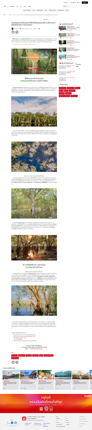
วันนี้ (5, 6)
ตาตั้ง (25, 6)
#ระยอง (41, 355)
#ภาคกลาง (77, 88)
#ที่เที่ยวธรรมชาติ (21, 355)
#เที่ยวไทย (61, 90)
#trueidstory (62, 93)
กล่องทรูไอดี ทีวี (73, 2)
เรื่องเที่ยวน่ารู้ (61, 10)
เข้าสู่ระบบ (85, 2)
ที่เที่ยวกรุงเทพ (40, 10)
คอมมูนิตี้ (68, 424)
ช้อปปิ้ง (57, 422)
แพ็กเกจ (67, 422)
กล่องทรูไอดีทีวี (59, 424)
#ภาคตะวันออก (35, 355)
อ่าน (17, 6)
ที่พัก (46, 10)
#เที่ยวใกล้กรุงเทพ (15, 358)
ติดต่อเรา (81, 426)
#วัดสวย (66, 90)
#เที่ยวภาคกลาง (72, 90)
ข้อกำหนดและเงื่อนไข (83, 419)
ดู (66, 416)
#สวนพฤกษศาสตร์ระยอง (48, 355)
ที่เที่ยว (33, 10)
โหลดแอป (65, 2)
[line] (8, 423)
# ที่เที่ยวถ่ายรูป (76, 381)
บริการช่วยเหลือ (82, 423)
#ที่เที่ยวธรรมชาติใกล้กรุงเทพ (64, 96)
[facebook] (12, 423)
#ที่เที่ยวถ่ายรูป (14, 355)
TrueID (8, 2)
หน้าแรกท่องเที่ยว (26, 10)
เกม (21, 6)
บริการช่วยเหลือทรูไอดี (60, 426)
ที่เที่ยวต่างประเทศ (52, 10)
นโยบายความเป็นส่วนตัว (83, 421)
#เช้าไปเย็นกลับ (68, 93)
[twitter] (15, 423)
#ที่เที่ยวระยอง (28, 355)
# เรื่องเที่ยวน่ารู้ (6, 381)
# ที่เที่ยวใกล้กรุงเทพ (70, 26)
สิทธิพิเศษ (12, 6)
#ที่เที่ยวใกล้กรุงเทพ (70, 88)
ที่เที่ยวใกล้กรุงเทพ (20, 15)
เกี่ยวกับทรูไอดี (81, 416)
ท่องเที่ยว (10, 15)
